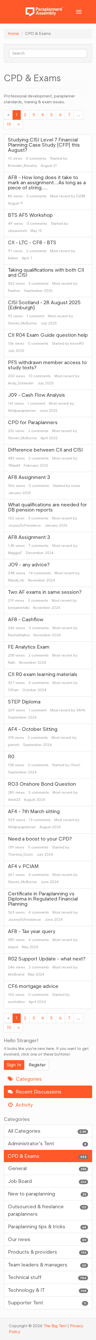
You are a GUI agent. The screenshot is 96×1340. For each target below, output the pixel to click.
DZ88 (80, 196)
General (47, 1168)
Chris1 (75, 765)
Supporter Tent (47, 1303)
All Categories (47, 1131)
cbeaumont (17, 231)
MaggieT (15, 553)
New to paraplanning (47, 1194)
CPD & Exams (47, 1156)
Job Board (47, 1181)
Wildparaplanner (22, 410)
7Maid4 (14, 465)
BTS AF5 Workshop (30, 215)
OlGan (13, 690)
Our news (47, 1239)
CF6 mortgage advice (33, 986)
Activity (23, 1105)
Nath (11, 662)
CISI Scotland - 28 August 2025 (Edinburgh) (44, 305)
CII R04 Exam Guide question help (48, 335)
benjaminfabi (18, 608)
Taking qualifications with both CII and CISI (46, 272)
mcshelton (16, 1002)
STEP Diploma (24, 702)
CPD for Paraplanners (33, 422)
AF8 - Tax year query (31, 931)
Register (37, 1065)
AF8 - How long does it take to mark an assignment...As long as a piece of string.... (47, 182)
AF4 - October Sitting (32, 729)
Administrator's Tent (47, 1143)
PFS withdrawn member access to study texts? (47, 365)
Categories (28, 1079)
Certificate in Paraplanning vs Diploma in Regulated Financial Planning (43, 899)
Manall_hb (16, 580)
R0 (11, 756)
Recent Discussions (37, 1092)
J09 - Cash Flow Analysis (36, 395)
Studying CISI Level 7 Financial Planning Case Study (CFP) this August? (44, 145)
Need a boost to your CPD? (40, 839)
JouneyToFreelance (24, 525)
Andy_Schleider (21, 383)
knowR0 (77, 343)
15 (9, 124)
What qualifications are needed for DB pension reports (47, 507)
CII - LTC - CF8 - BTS (32, 242)
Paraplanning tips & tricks (47, 1226)
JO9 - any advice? (29, 564)
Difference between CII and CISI (45, 450)
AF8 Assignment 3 (29, 477)
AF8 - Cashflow (25, 619)
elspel (13, 947)
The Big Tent (55, 1325)
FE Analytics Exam (28, 647)
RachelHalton (19, 635)
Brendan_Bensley (22, 165)
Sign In (14, 1065)
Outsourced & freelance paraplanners (47, 1210)
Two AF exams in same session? (45, 592)
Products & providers (47, 1252)
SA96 (81, 710)
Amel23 (14, 799)
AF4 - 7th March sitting (34, 811)
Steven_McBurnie (22, 323)
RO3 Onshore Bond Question (42, 784)
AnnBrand (16, 974)
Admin (13, 258)
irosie (75, 486)
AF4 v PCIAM (23, 866)
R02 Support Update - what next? (47, 959)
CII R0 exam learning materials (42, 674)
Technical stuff (47, 1277)
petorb (13, 745)
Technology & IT (47, 1290)
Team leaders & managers (47, 1265)
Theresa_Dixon (20, 854)
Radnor (14, 291)
